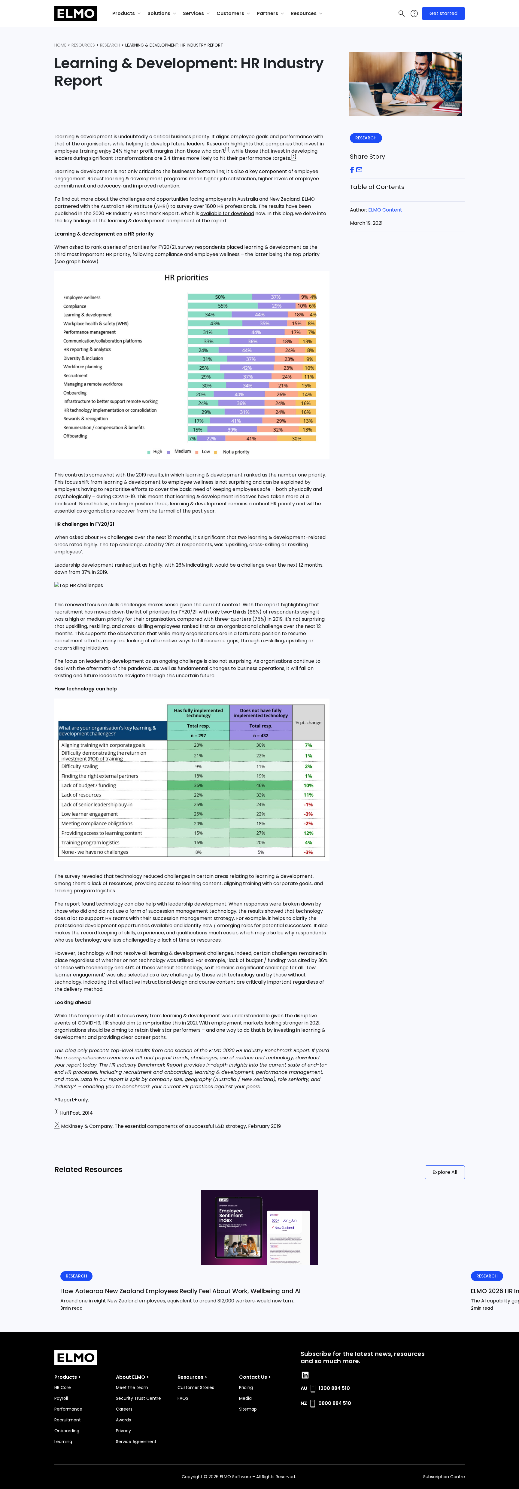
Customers (230, 13)
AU (304, 1388)
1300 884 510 (334, 1388)
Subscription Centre (444, 1477)
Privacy (123, 1431)
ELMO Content (385, 209)
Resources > (192, 1377)
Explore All (444, 1172)
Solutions (158, 13)
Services (193, 13)
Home (60, 45)
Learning (63, 1442)
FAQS (183, 1398)
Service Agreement (136, 1442)
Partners (267, 13)
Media (245, 1398)
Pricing (246, 1387)
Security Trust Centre (138, 1398)
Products (123, 13)
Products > (67, 1377)
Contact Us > (255, 1377)
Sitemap (248, 1409)
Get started (443, 13)
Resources (304, 13)
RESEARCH (110, 45)
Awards (123, 1420)
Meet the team (132, 1387)
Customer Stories (196, 1387)
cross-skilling (69, 647)
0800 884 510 (334, 1403)
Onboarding (66, 1431)
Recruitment (67, 1420)
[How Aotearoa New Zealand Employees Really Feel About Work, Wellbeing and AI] (259, 1227)
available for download (227, 213)
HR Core (62, 1387)
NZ (304, 1403)
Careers (124, 1409)
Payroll (61, 1398)
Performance (68, 1409)
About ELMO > (132, 1377)
